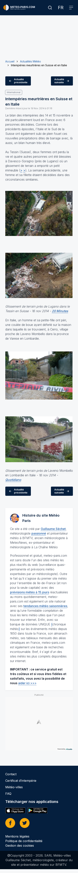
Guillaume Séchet (53, 529)
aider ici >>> (27, 683)
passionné (38, 533)
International (13, 92)
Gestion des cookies (19, 845)
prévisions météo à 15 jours (29, 592)
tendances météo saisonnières (45, 606)
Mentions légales (17, 836)
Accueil (9, 61)
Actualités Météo (30, 61)
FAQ (8, 793)
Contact (10, 774)
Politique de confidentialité (23, 841)
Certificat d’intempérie (20, 781)
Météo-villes (14, 787)
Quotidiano (13, 480)
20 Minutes (60, 311)
